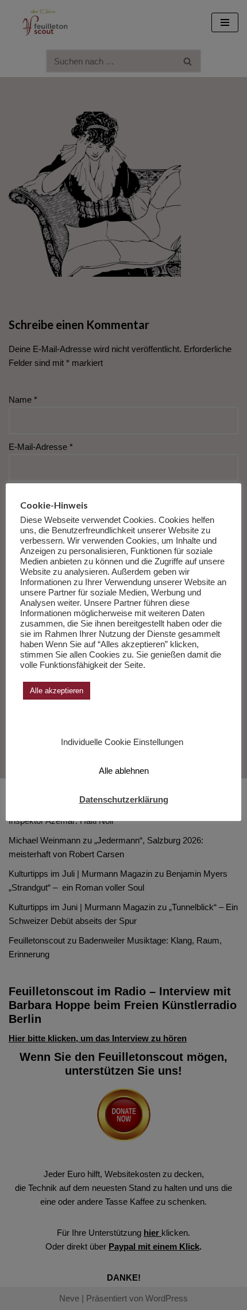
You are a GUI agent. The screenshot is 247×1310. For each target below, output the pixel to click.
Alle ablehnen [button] (124, 771)
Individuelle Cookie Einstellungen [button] (122, 742)
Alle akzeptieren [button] (56, 690)
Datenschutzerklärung (123, 799)
